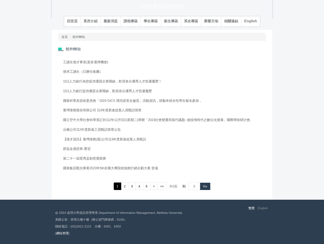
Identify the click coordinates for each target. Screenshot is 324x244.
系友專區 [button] (191, 21)
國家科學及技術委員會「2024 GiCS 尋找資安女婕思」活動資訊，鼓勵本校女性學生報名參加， (132, 100)
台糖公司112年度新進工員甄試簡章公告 (92, 129)
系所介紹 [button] (91, 21)
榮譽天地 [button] (211, 21)
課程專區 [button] (131, 21)
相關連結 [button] (231, 21)
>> (162, 186)
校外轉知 (79, 37)
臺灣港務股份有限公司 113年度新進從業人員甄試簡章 (102, 110)
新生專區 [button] (171, 21)
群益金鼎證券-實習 (77, 149)
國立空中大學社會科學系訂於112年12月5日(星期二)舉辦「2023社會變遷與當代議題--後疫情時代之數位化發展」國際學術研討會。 (158, 120)
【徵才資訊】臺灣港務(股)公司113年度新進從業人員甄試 (104, 139)
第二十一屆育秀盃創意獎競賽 (84, 158)
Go (205, 186)
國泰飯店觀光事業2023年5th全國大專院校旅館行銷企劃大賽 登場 (110, 168)
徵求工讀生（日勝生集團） (83, 71)
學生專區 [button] (151, 21)
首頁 (64, 37)
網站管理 (62, 233)
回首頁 (72, 21)
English (250, 21)
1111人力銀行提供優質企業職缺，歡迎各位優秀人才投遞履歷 (107, 91)
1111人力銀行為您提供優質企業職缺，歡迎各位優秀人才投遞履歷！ (112, 81)
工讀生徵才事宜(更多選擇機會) (85, 62)
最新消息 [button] (111, 21)
